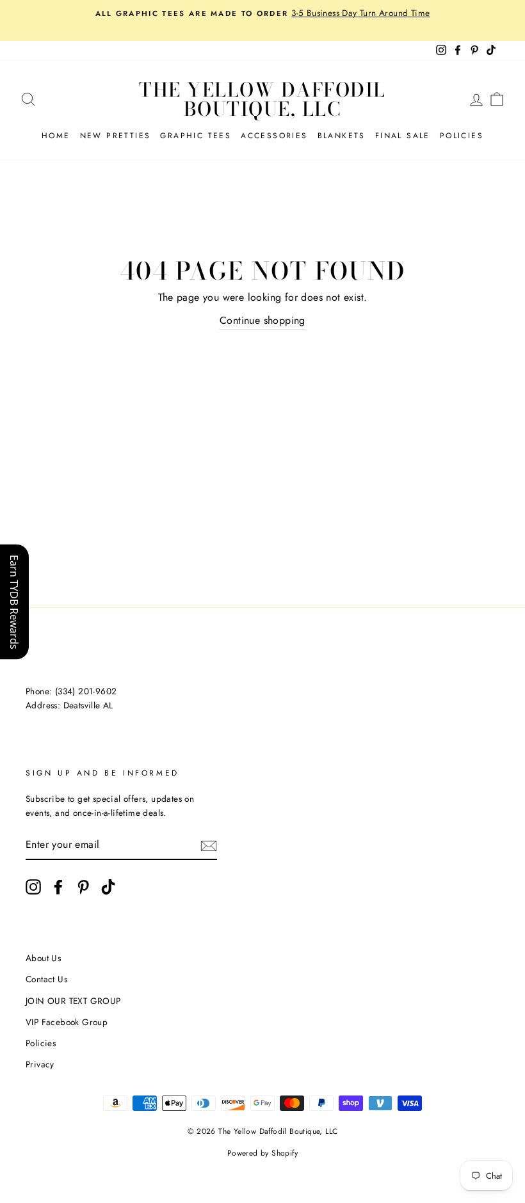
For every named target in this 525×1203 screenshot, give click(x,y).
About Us (43, 958)
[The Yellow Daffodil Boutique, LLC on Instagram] (33, 887)
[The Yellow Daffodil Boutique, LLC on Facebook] (58, 887)
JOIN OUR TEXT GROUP (73, 1000)
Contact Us (46, 979)
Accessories (274, 135)
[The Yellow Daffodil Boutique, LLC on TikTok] (108, 887)
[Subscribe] (208, 844)
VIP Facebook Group (67, 1022)
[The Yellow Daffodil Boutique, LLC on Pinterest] (83, 887)
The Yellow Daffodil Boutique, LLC (262, 99)
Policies (461, 135)
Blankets (342, 135)
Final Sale (402, 135)
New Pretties (115, 135)
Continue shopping (262, 320)
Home (56, 135)
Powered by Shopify (262, 1153)
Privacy (40, 1064)
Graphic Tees (195, 135)
